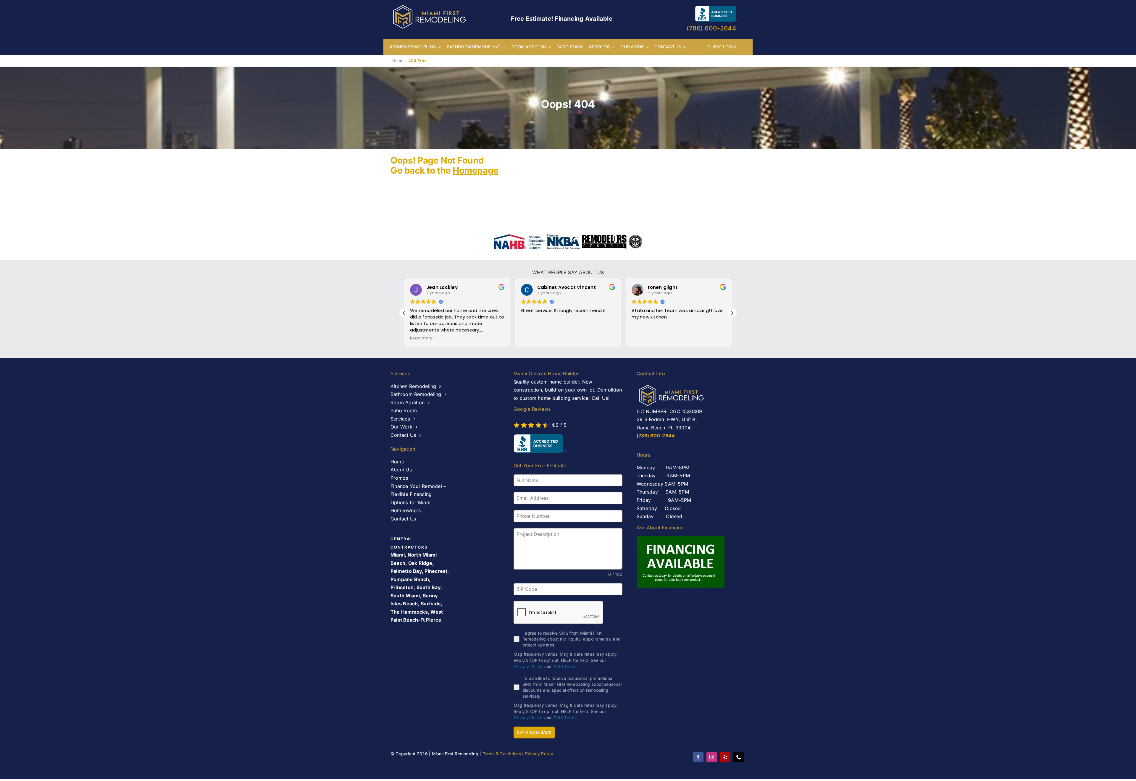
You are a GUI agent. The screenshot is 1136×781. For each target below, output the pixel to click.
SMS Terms (565, 666)
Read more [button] (421, 338)
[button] (731, 312)
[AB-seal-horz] (540, 443)
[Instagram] (711, 757)
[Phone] (738, 757)
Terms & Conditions (502, 753)
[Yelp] (725, 757)
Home (398, 60)
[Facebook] (698, 757)
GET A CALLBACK (534, 732)
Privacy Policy (528, 666)
